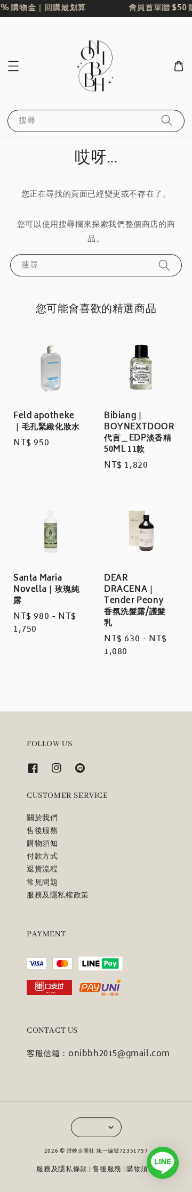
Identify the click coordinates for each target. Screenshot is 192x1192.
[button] (13, 66)
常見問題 (42, 883)
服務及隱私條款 (61, 1170)
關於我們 (42, 818)
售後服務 (42, 831)
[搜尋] (167, 120)
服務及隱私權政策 (58, 895)
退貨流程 (42, 869)
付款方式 (42, 857)
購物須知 (42, 844)
